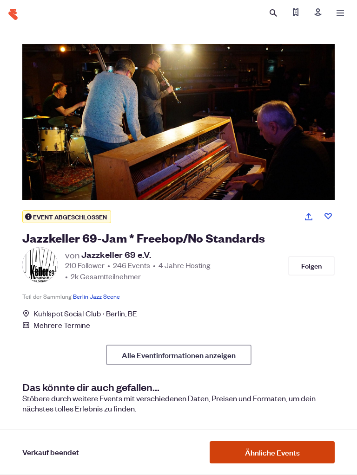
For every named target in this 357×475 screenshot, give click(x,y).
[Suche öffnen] (273, 12)
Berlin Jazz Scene (96, 296)
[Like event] (328, 216)
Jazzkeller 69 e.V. (116, 254)
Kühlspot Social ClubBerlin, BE (85, 313)
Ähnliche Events (272, 452)
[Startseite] (13, 14)
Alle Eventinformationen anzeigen (179, 355)
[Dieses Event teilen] (308, 216)
